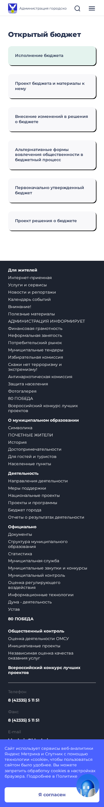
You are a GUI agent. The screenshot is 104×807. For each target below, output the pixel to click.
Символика (20, 427)
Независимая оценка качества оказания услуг (40, 655)
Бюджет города (24, 510)
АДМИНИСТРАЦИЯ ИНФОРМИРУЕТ (46, 321)
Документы (20, 534)
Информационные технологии (41, 594)
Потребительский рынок (35, 342)
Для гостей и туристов (32, 456)
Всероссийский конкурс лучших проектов (43, 408)
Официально (22, 526)
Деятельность (23, 473)
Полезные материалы (31, 314)
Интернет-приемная (30, 277)
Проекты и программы (32, 502)
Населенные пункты (29, 463)
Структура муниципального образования (38, 544)
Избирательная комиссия (35, 357)
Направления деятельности (38, 481)
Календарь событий (29, 299)
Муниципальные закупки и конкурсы (47, 568)
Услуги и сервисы (27, 284)
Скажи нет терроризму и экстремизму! (35, 367)
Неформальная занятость (35, 335)
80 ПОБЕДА (20, 398)
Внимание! (19, 306)
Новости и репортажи (32, 292)
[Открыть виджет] (87, 785)
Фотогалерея (22, 391)
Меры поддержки (27, 488)
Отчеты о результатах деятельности (46, 517)
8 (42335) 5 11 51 (23, 700)
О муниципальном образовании (43, 420)
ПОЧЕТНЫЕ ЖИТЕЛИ (30, 435)
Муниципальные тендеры (35, 350)
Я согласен (52, 794)
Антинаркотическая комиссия (40, 376)
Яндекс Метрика (22, 753)
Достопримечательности (35, 449)
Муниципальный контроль (36, 575)
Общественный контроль (36, 631)
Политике (66, 776)
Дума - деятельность (30, 602)
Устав (14, 609)
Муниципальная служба (33, 560)
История (17, 442)
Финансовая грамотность (35, 328)
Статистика (20, 553)
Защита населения (28, 384)
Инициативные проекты (34, 645)
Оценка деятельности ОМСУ (38, 638)
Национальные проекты (34, 495)
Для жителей (22, 270)
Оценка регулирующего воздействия (34, 585)
